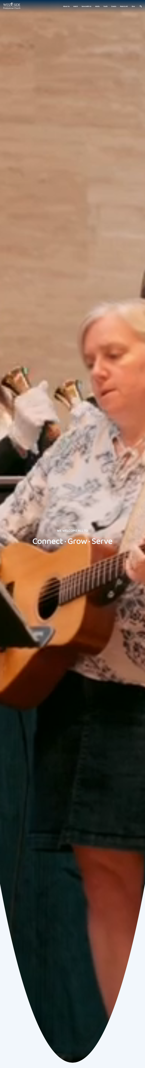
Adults (97, 6)
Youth (105, 6)
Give (133, 6)
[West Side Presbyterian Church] (11, 6)
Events (113, 6)
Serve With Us (86, 6)
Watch (75, 6)
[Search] (141, 6)
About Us (66, 6)
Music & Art (124, 6)
